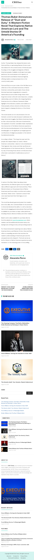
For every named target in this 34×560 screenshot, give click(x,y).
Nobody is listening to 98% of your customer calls (15, 544)
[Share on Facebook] (7, 249)
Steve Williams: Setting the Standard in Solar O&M (14, 405)
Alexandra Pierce (9, 39)
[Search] (32, 2)
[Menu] (2, 2)
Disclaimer (23, 558)
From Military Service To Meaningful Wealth (12, 410)
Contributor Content (17, 13)
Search (29, 393)
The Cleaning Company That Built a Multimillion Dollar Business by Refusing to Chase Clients (15, 402)
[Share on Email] (18, 249)
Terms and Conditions (13, 558)
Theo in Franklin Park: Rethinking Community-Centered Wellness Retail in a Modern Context (17, 539)
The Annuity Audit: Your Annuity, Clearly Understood (15, 408)
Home (2, 6)
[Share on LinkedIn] (14, 249)
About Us (9, 556)
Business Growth (9, 6)
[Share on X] (10, 249)
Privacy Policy (24, 556)
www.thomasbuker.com (19, 220)
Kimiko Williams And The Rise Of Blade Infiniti (12, 413)
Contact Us (16, 556)
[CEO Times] (17, 2)
